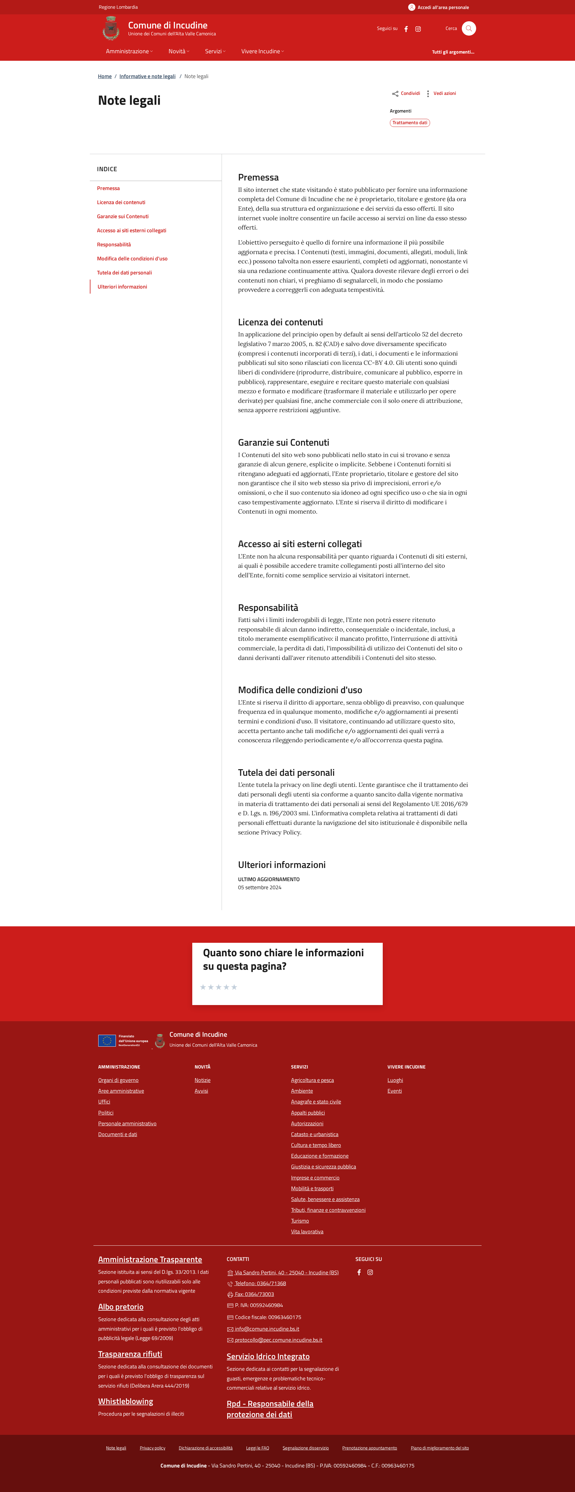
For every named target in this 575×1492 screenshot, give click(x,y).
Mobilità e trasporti (312, 1188)
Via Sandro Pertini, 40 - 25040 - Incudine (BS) (291, 1272)
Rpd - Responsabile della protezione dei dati (270, 1408)
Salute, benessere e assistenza (325, 1199)
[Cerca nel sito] (469, 28)
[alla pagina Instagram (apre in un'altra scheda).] (416, 28)
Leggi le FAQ (257, 1447)
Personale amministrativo (127, 1123)
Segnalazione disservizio (306, 1447)
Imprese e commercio (315, 1178)
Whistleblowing (125, 1401)
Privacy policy (152, 1447)
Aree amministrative (121, 1091)
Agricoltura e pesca (312, 1080)
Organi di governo (118, 1080)
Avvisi (201, 1091)
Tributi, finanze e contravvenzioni (328, 1210)
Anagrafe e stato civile (316, 1102)
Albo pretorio (120, 1306)
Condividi (410, 93)
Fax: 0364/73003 (254, 1294)
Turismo (300, 1221)
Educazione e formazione (320, 1156)
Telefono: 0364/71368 (260, 1283)
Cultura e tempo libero (316, 1145)
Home (105, 76)
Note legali (116, 1447)
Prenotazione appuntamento (369, 1447)
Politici (106, 1113)
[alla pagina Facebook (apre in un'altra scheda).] (404, 28)
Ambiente (302, 1091)
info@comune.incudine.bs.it (266, 1329)
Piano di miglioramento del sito (440, 1447)
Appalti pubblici (308, 1113)
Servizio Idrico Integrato (268, 1356)
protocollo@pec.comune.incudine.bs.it (278, 1340)
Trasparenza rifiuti (130, 1353)
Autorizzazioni (307, 1123)
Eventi (395, 1091)
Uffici (104, 1102)
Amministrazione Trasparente (150, 1259)
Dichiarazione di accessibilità (206, 1447)
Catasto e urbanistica (314, 1134)
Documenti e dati (117, 1134)
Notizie (203, 1080)
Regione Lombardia (118, 6)
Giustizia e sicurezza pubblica (323, 1166)
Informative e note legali (147, 76)
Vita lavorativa (307, 1231)
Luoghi (395, 1080)
